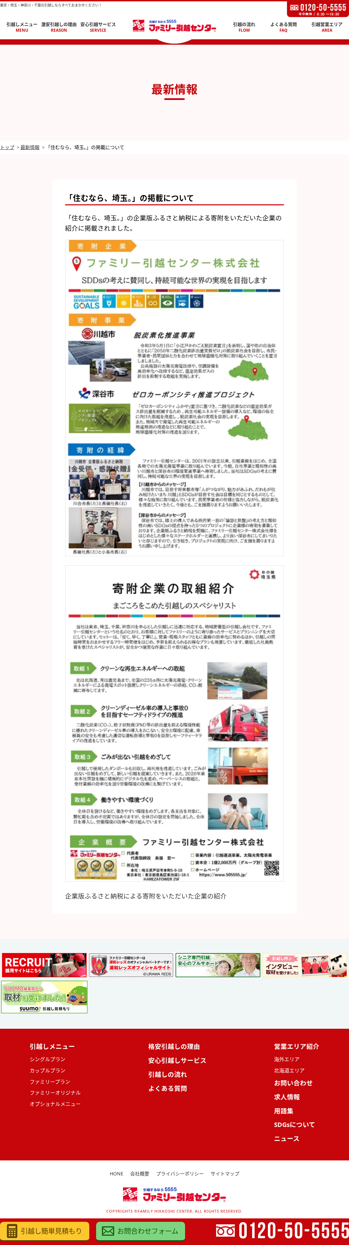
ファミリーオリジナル (55, 1092)
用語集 (283, 1111)
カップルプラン (47, 1070)
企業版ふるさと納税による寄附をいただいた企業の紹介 (146, 896)
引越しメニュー (21, 27)
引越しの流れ (167, 1074)
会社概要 (139, 1173)
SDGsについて (294, 1124)
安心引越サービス (98, 27)
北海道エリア (289, 1070)
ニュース (287, 1138)
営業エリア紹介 (296, 1046)
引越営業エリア (327, 27)
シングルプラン (47, 1059)
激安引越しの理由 (59, 27)
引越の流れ (244, 27)
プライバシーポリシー (180, 1173)
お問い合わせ (293, 1083)
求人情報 (287, 1097)
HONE (116, 1173)
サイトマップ (225, 1173)
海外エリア (287, 1059)
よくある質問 (283, 27)
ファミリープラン (50, 1081)
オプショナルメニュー (55, 1103)
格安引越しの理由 (174, 1046)
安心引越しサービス (177, 1060)
